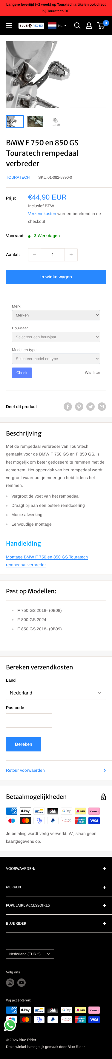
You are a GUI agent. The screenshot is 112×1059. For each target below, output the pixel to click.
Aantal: (13, 254)
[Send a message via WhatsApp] (10, 1025)
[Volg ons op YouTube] (21, 982)
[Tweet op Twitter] (90, 406)
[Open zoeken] (77, 25)
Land (11, 680)
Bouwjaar (20, 328)
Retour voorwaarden (25, 770)
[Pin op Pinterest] (79, 406)
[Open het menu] (9, 25)
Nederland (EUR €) (25, 954)
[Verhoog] (71, 254)
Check (21, 373)
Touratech (18, 177)
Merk (16, 306)
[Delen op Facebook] (68, 406)
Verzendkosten (42, 213)
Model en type (24, 350)
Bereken (23, 744)
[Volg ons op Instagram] (10, 982)
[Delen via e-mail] (102, 406)
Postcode (15, 707)
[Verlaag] (34, 254)
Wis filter (92, 372)
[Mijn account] (89, 25)
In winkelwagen (56, 276)
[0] (101, 25)
